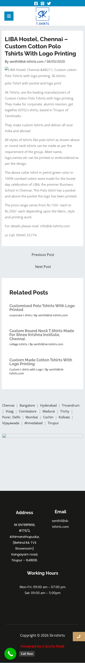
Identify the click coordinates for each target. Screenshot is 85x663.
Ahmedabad (33, 423)
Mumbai (32, 417)
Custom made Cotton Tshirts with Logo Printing (40, 362)
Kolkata (65, 417)
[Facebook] (36, 3)
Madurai (49, 411)
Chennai (8, 405)
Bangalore (27, 405)
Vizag (10, 411)
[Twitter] (49, 3)
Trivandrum (71, 405)
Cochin (48, 417)
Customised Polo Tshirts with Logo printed (42, 307)
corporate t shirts (20, 315)
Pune (6, 417)
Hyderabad (49, 405)
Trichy (65, 411)
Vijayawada (11, 423)
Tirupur (53, 423)
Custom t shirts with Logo (26, 369)
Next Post (43, 266)
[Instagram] (42, 3)
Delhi (16, 417)
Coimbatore (28, 411)
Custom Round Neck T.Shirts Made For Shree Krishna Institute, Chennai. (41, 334)
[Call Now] (10, 654)
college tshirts (18, 344)
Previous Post (43, 254)
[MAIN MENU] (9, 16)
